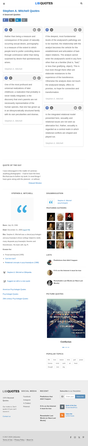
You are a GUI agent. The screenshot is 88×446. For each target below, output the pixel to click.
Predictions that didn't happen (65, 260)
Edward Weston (35, 183)
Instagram (27, 400)
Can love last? (10, 259)
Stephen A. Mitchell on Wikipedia (19, 272)
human (50, 363)
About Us (29, 440)
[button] (81, 3)
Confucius (65, 342)
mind (57, 363)
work (64, 363)
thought (50, 367)
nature (61, 360)
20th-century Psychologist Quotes (15, 299)
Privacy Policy (19, 440)
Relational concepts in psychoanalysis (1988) (22, 262)
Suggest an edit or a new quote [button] (18, 281)
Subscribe (80, 396)
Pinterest (26, 406)
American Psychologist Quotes (14, 289)
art (70, 363)
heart (75, 363)
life (49, 360)
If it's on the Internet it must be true (67, 270)
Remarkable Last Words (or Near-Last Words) (68, 282)
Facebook (26, 396)
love (54, 360)
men (57, 367)
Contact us (7, 416)
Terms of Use (7, 440)
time (68, 360)
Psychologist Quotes (10, 294)
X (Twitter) (27, 403)
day (64, 367)
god (74, 360)
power (81, 360)
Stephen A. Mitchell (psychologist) (65, 202)
